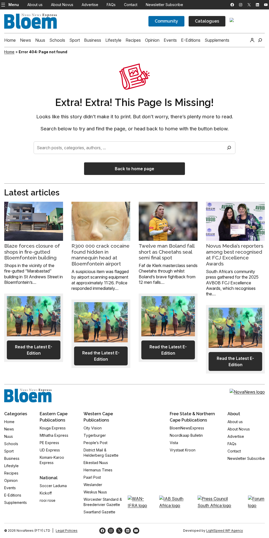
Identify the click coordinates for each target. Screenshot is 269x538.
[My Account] (252, 40)
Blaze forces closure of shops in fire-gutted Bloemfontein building (32, 252)
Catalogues (207, 21)
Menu (13, 4)
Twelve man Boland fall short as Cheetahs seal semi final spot (166, 252)
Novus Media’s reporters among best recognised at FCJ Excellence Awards (234, 255)
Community (166, 21)
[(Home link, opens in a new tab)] (27, 395)
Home (9, 52)
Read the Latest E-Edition (33, 350)
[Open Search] (260, 40)
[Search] (229, 147)
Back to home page (134, 168)
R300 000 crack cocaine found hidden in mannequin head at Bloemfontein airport (100, 255)
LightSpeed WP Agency (224, 530)
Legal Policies (66, 530)
